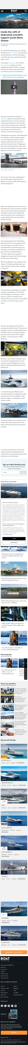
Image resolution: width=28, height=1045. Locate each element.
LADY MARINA (7, 852)
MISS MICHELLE (7, 783)
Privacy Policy (4, 978)
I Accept (14, 538)
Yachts (2, 986)
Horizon (4, 785)
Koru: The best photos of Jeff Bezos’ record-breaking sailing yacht (12, 648)
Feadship (4, 854)
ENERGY (5, 876)
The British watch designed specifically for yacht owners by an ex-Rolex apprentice (21, 732)
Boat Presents (4, 997)
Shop (15, 990)
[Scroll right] (25, 669)
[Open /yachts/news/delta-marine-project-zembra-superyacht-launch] (14, 569)
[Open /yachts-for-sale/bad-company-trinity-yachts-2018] (14, 818)
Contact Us (4, 969)
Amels (3, 763)
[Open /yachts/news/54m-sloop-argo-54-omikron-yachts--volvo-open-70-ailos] (14, 613)
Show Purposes (14, 542)
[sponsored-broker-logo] (4, 758)
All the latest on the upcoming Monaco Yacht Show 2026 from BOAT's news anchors (13, 556)
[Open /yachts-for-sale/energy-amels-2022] (14, 867)
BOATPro (16, 988)
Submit (23, 472)
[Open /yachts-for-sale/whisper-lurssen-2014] (14, 909)
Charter (3, 990)
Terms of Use (4, 973)
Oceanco (4, 808)
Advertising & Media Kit (7, 965)
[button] (24, 21)
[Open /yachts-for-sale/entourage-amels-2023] (14, 751)
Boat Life (3, 995)
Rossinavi (4, 945)
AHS (3, 805)
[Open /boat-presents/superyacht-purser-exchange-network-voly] (7, 699)
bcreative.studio (18, 995)
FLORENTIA (6, 942)
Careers (3, 971)
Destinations (4, 992)
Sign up (14, 1032)
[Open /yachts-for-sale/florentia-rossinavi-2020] (14, 933)
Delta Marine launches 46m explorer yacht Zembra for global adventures (14, 579)
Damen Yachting (5, 65)
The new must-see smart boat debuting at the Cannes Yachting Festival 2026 (21, 707)
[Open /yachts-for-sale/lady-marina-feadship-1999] (14, 843)
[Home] (14, 11)
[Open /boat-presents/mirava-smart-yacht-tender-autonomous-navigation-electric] (7, 707)
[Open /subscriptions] (11, 1014)
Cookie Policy (4, 976)
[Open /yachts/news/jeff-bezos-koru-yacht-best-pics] (14, 638)
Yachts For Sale (5, 988)
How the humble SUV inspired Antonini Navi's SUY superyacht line (20, 724)
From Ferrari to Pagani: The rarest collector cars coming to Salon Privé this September (21, 691)
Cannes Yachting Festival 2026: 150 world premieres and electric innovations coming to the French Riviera (21, 716)
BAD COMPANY (7, 828)
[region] (14, 522)
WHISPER (5, 918)
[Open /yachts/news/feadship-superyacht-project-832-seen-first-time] (14, 591)
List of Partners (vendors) (7, 534)
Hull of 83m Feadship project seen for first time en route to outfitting (14, 602)
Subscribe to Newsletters (14, 952)
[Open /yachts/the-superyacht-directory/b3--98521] (14, 490)
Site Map (16, 992)
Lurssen (4, 920)
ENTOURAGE (6, 760)
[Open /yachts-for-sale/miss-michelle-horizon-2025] (14, 773)
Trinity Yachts (5, 830)
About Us (3, 967)
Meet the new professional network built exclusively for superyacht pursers (20, 699)
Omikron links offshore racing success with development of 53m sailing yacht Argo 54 (13, 625)
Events (15, 986)
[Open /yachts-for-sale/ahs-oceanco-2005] (14, 796)
